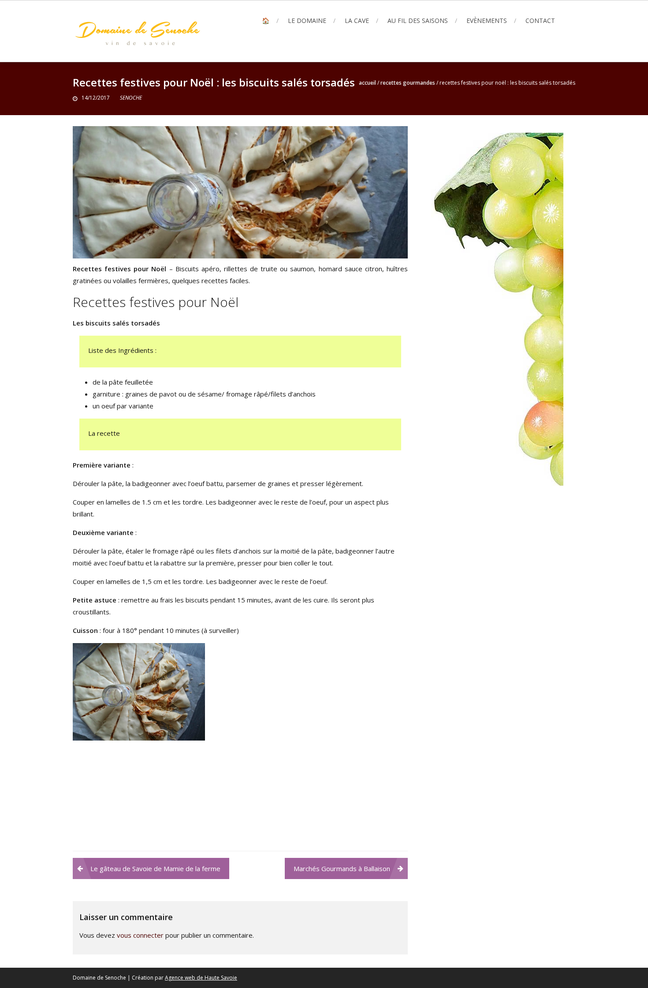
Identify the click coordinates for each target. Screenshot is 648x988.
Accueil (367, 82)
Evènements (486, 20)
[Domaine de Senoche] (497, 308)
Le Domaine (307, 20)
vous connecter (140, 935)
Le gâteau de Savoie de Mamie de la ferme (155, 868)
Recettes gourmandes (407, 82)
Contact (540, 20)
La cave (357, 20)
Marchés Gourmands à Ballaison (342, 868)
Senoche (131, 97)
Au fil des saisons (417, 20)
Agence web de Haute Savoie (201, 977)
